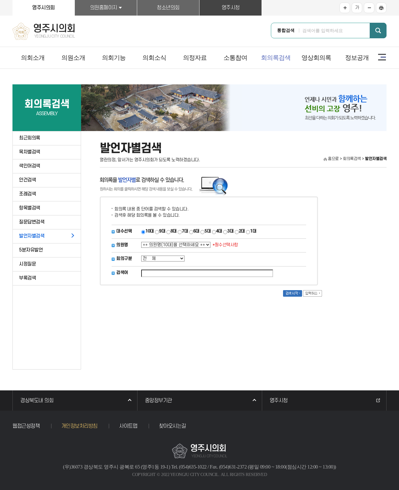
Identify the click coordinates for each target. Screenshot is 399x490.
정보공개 (357, 57)
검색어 (122, 272)
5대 (207, 231)
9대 (162, 231)
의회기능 (114, 57)
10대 (149, 231)
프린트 (381, 7)
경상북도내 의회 (36, 400)
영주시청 (231, 8)
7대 (185, 231)
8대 (174, 231)
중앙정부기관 (158, 400)
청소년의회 (168, 8)
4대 (219, 231)
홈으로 (333, 159)
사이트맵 (382, 57)
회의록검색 (276, 57)
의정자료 (195, 57)
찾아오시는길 (172, 426)
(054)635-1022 (193, 466)
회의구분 (124, 258)
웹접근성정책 (26, 426)
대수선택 (124, 231)
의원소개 (73, 57)
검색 (378, 30)
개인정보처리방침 (79, 426)
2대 (242, 231)
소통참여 (235, 57)
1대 (253, 231)
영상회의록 (316, 57)
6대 (196, 231)
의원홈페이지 (103, 8)
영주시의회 (43, 8)
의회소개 (33, 57)
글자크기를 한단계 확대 (344, 7)
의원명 (122, 245)
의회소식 (154, 57)
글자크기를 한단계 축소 (369, 7)
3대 (230, 231)
